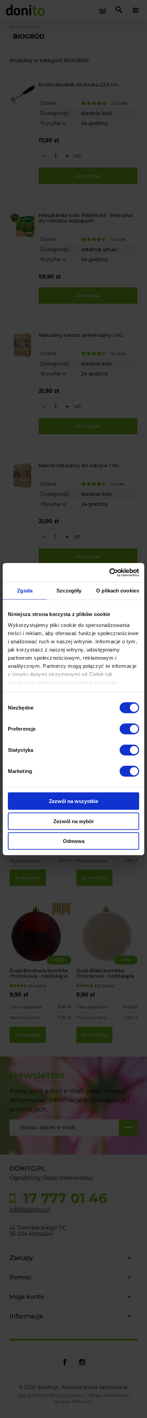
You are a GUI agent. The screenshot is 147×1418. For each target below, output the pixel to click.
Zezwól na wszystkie (73, 801)
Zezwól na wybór (73, 821)
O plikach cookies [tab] (117, 590)
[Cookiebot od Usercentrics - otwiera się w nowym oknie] (109, 572)
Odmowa (73, 841)
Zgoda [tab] (24, 590)
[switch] (129, 729)
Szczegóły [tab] (68, 590)
